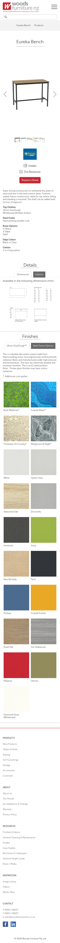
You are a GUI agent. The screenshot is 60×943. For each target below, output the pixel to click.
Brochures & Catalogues (15, 853)
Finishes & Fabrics (11, 832)
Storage (6, 765)
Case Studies (9, 848)
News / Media (9, 864)
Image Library (9, 881)
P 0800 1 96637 (10, 909)
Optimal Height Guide (14, 858)
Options (39, 274)
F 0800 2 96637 (10, 913)
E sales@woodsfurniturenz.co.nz (19, 917)
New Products (10, 744)
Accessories (9, 770)
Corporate (8, 775)
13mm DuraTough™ (17, 345)
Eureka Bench (23, 25)
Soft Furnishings (10, 760)
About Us (7, 793)
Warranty (7, 809)
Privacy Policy (10, 814)
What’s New (9, 892)
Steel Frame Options (43, 345)
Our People (8, 798)
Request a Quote (30, 180)
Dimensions (23, 274)
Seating (6, 754)
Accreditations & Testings (15, 804)
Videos (6, 886)
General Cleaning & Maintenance (19, 837)
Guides (6, 842)
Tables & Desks (10, 749)
